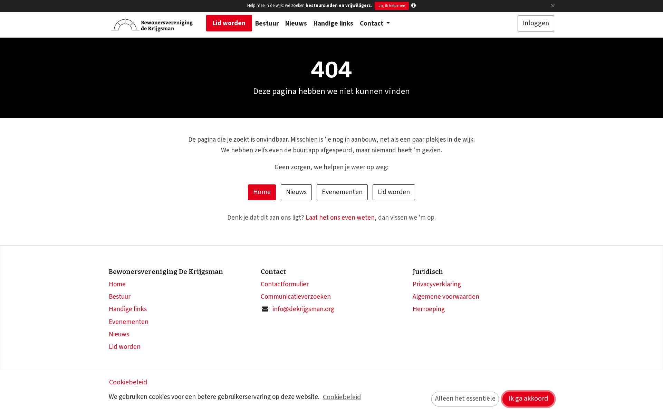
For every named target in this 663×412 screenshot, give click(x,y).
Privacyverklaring (437, 284)
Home (262, 192)
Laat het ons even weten (340, 217)
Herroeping (429, 309)
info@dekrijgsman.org (303, 309)
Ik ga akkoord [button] (528, 398)
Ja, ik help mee (391, 6)
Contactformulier (285, 284)
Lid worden (394, 192)
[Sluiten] (552, 5)
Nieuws (296, 192)
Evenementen (342, 192)
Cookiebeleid (128, 382)
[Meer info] (413, 5)
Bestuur (120, 296)
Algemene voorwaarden (446, 296)
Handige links (128, 309)
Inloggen (536, 23)
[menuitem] (229, 23)
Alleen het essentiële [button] (465, 398)
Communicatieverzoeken (296, 296)
